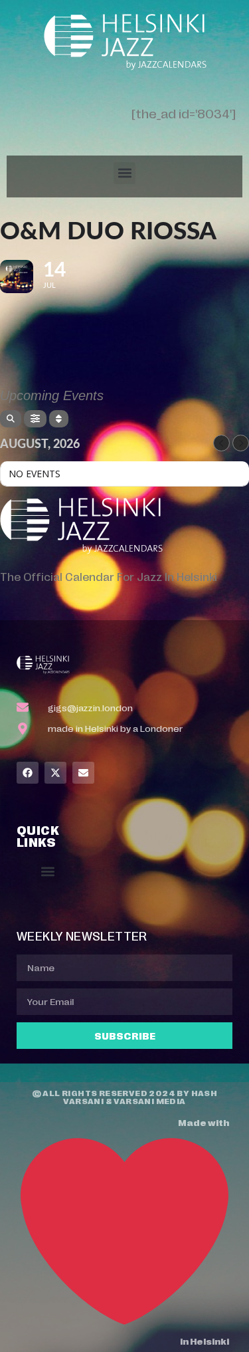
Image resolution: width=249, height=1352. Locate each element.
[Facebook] (28, 773)
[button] (124, 173)
